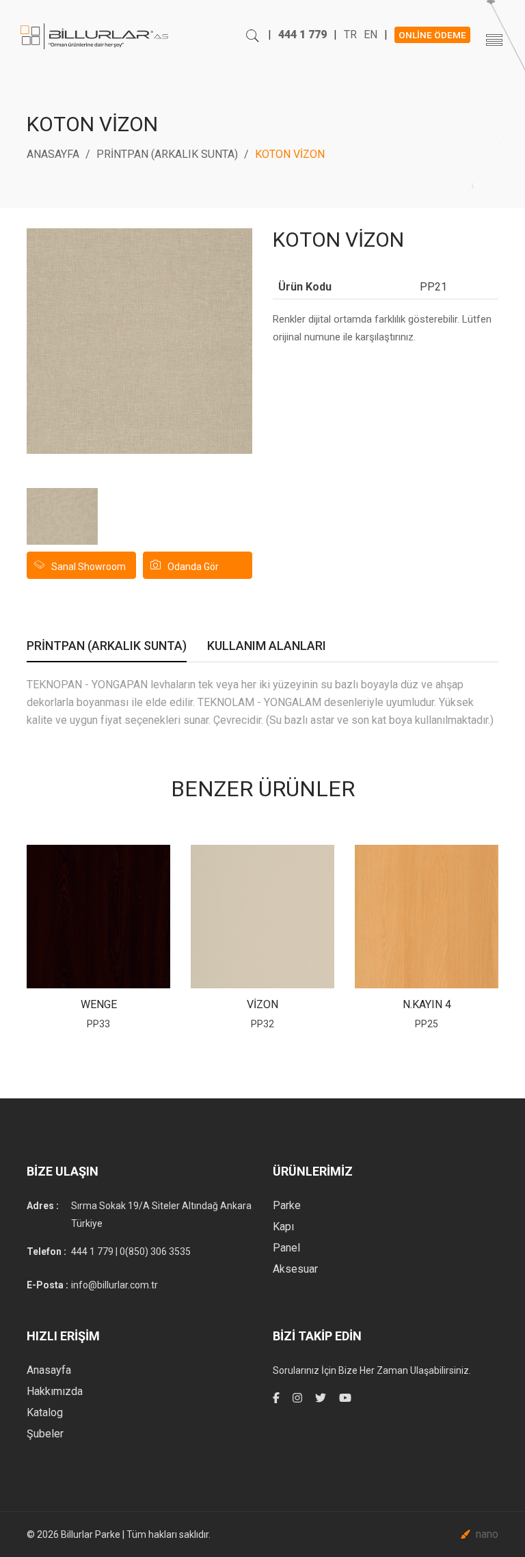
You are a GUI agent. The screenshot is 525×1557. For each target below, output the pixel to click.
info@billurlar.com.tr (114, 1285)
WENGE (99, 1004)
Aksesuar (295, 1268)
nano (487, 1534)
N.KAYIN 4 (427, 1004)
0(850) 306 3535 (155, 1251)
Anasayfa (53, 154)
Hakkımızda (55, 1391)
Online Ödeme (432, 34)
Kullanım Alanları (266, 647)
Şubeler (45, 1433)
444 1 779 (302, 34)
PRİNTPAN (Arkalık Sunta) (167, 154)
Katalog (45, 1412)
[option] (62, 516)
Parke (287, 1205)
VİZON (262, 1004)
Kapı (283, 1226)
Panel (286, 1247)
